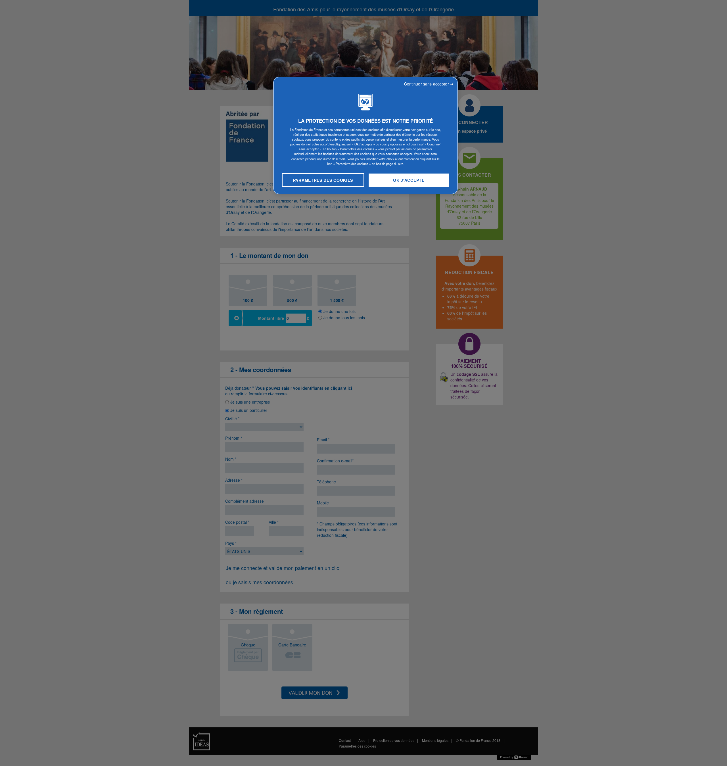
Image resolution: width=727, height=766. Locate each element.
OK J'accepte (408, 180)
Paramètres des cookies (323, 180)
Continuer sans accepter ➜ (429, 84)
